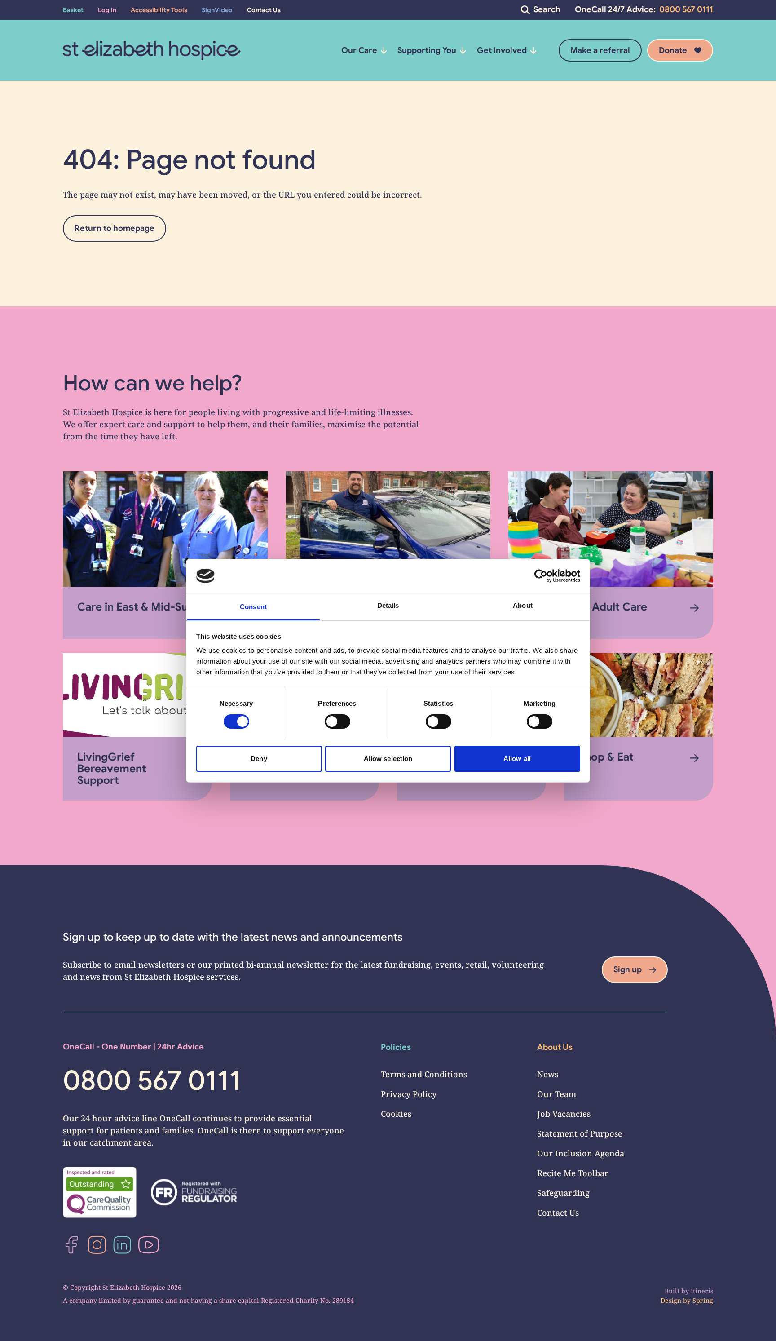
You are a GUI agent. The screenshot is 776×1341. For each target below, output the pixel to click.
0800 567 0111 (686, 9)
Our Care (359, 50)
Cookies (396, 1113)
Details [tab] (388, 605)
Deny (259, 758)
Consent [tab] (253, 607)
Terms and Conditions (424, 1074)
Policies (396, 1047)
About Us (555, 1047)
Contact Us (558, 1212)
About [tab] (523, 605)
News (547, 1074)
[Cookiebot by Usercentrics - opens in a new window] (541, 576)
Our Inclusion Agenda (580, 1153)
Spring (702, 1300)
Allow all (517, 758)
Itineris (702, 1291)
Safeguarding (563, 1192)
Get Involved (502, 50)
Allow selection (388, 758)
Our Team (556, 1094)
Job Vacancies (564, 1113)
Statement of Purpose (579, 1133)
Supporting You (426, 50)
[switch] (337, 721)
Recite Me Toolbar (572, 1173)
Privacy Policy (408, 1094)
